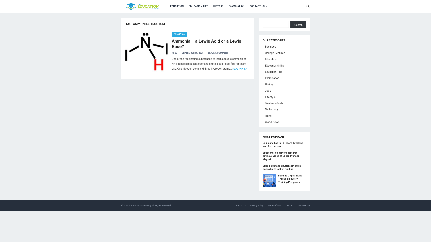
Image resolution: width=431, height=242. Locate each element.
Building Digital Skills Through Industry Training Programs (290, 178)
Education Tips (198, 6)
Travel (268, 115)
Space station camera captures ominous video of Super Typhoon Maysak (281, 155)
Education (177, 6)
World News (272, 122)
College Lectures (275, 53)
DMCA (289, 205)
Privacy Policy (256, 205)
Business (270, 46)
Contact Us (257, 6)
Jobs (268, 90)
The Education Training (140, 205)
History (218, 6)
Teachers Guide (274, 103)
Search (298, 25)
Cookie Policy (303, 205)
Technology (271, 109)
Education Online (275, 65)
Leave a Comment (218, 53)
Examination (236, 6)
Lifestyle (270, 97)
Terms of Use (274, 205)
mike (174, 53)
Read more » (240, 68)
